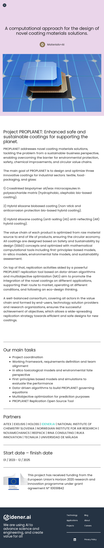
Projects (70, 525)
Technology (72, 515)
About (87, 520)
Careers (88, 525)
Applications (72, 520)
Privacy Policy (90, 539)
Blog (86, 515)
